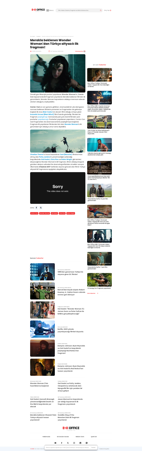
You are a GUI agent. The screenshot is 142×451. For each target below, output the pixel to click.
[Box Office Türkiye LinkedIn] (80, 443)
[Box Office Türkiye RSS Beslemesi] (86, 443)
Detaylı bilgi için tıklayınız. (82, 447)
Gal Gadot (45, 159)
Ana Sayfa (32, 36)
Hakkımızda (46, 437)
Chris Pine (54, 159)
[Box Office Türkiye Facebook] (61, 443)
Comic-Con (34, 213)
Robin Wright (70, 213)
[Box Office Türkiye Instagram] (74, 443)
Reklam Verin (80, 437)
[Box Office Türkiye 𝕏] (68, 443)
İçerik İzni (94, 437)
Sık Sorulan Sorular (63, 437)
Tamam (93, 447)
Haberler (38, 36)
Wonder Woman (44, 213)
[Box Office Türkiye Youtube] (55, 443)
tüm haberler (91, 293)
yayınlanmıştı (43, 119)
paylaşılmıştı (43, 117)
